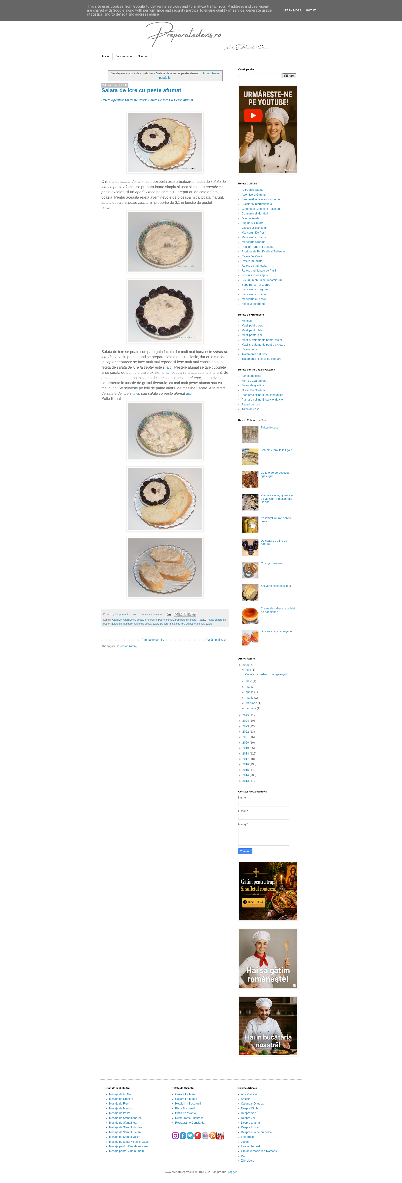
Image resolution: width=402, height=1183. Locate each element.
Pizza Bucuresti (185, 1108)
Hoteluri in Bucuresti (188, 1103)
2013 (246, 780)
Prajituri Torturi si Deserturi (258, 246)
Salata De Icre (160, 623)
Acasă (106, 56)
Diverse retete (250, 218)
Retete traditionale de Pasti (259, 270)
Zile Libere (248, 1160)
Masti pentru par (252, 335)
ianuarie (251, 708)
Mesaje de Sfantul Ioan (123, 1122)
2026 (246, 664)
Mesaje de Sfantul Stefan (125, 1132)
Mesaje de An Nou (120, 1094)
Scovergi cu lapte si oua (276, 586)
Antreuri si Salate (252, 189)
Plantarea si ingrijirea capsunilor (262, 395)
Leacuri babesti (251, 1146)
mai (248, 686)
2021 (246, 737)
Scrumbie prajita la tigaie (276, 450)
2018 (246, 753)
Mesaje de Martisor (121, 1108)
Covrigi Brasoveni (272, 563)
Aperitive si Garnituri (254, 194)
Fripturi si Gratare (253, 223)
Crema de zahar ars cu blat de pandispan (278, 610)
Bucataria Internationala (257, 204)
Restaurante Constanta (189, 1122)
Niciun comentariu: (152, 614)
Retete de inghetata (254, 265)
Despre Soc (248, 1113)
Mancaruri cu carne (254, 237)
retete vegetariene (253, 304)
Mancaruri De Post (253, 232)
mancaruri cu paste (254, 294)
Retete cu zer (250, 349)
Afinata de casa (251, 375)
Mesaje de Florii (119, 1103)
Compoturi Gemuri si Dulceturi (261, 209)
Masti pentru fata (252, 330)
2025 (246, 715)
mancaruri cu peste (254, 299)
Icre (146, 619)
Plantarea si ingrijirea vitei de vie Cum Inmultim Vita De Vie (277, 499)
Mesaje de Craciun (121, 1099)
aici (169, 367)
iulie (249, 669)
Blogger (232, 1172)
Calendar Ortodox (252, 1103)
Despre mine (124, 56)
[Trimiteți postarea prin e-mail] (168, 614)
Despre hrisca (250, 1127)
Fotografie (247, 1137)
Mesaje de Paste (119, 1113)
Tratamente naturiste (255, 354)
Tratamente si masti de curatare (261, 358)
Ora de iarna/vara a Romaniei (259, 1151)
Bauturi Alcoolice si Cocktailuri (261, 199)
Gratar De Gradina (253, 390)
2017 (246, 759)
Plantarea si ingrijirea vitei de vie (262, 399)
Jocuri (245, 1141)
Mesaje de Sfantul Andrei (125, 1118)
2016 (246, 764)
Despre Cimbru (250, 1108)
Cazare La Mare (185, 1094)
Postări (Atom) (128, 646)
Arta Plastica (249, 1094)
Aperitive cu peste (133, 619)
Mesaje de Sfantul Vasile (124, 1137)
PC (243, 1156)
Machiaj (247, 321)
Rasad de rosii (251, 404)
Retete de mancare (122, 623)
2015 (246, 770)
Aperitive (117, 619)
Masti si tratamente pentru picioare (263, 344)
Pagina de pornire (153, 639)
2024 (246, 720)
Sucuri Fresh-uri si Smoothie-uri (262, 280)
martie (250, 697)
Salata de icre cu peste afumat (141, 90)
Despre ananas (251, 1122)
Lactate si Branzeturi (255, 227)
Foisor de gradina (253, 385)
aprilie (250, 692)
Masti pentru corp (253, 325)
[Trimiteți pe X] (185, 614)
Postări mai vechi (216, 639)
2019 (246, 748)
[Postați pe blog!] (180, 614)
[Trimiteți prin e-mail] (176, 614)
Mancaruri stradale (253, 242)
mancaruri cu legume (255, 289)
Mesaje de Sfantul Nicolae (125, 1127)
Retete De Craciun (253, 256)
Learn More (292, 10)
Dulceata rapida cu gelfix (276, 631)
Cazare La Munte (186, 1099)
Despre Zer (248, 1118)
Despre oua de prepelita (256, 1132)
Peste (153, 619)
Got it (311, 10)
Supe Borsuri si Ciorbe (256, 284)
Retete (201, 619)
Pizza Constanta (185, 1113)
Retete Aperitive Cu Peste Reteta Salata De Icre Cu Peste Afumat (147, 100)
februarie (252, 703)
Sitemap (143, 56)
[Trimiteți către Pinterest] (194, 614)
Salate (208, 623)
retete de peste (142, 623)
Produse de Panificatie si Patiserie (263, 251)
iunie (249, 681)
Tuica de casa (250, 409)
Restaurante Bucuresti (189, 1118)
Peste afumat (165, 619)
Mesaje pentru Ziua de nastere (128, 1146)
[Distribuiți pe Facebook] (189, 614)
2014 (246, 775)
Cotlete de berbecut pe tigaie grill (266, 674)
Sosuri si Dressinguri (255, 275)
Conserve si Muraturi (255, 213)
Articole (246, 1099)
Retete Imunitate (252, 261)
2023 (246, 726)
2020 (246, 742)
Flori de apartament (254, 380)
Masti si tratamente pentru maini (262, 340)
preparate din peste (185, 619)
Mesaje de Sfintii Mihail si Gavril (129, 1141)
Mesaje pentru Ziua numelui (126, 1151)
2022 (246, 731)
